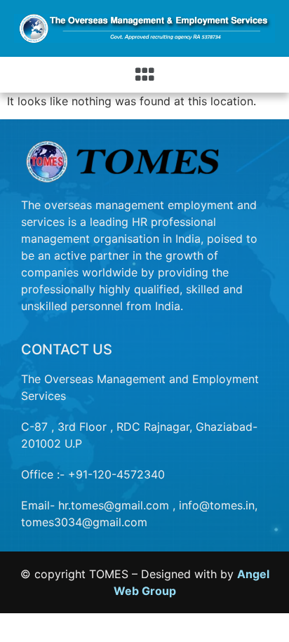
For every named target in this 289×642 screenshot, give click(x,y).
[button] (144, 75)
